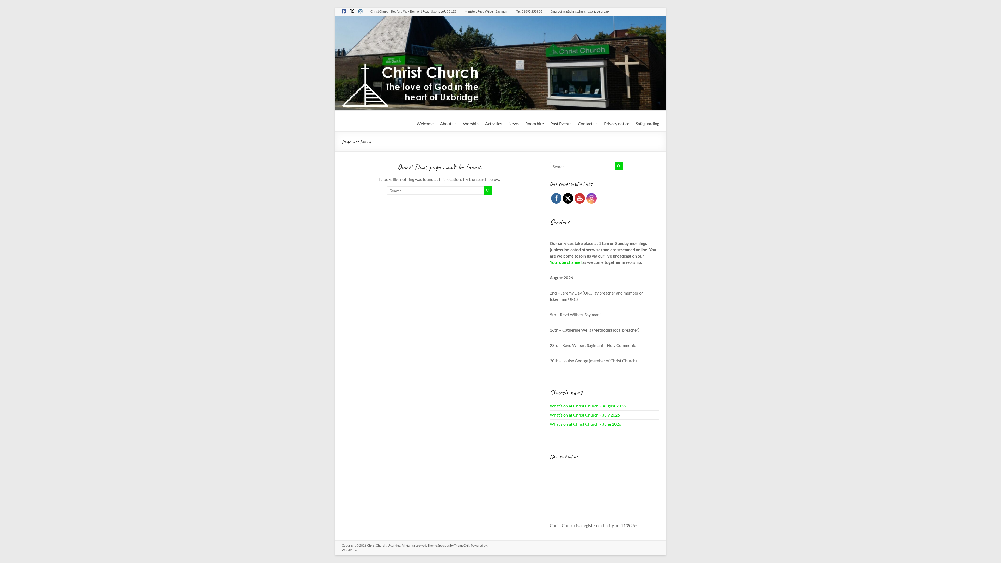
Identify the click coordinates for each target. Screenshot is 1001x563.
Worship (471, 123)
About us (448, 123)
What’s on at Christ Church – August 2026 (588, 405)
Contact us (587, 123)
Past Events (560, 123)
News (514, 123)
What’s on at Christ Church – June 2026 (585, 423)
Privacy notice (616, 123)
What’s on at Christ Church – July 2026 (585, 414)
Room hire (534, 123)
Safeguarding (647, 123)
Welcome (425, 123)
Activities (493, 123)
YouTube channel (566, 262)
